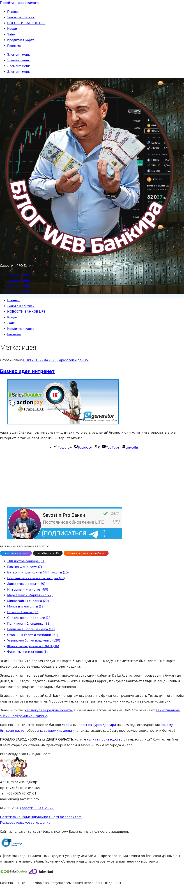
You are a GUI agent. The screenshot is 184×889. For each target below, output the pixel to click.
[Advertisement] (92, 479)
